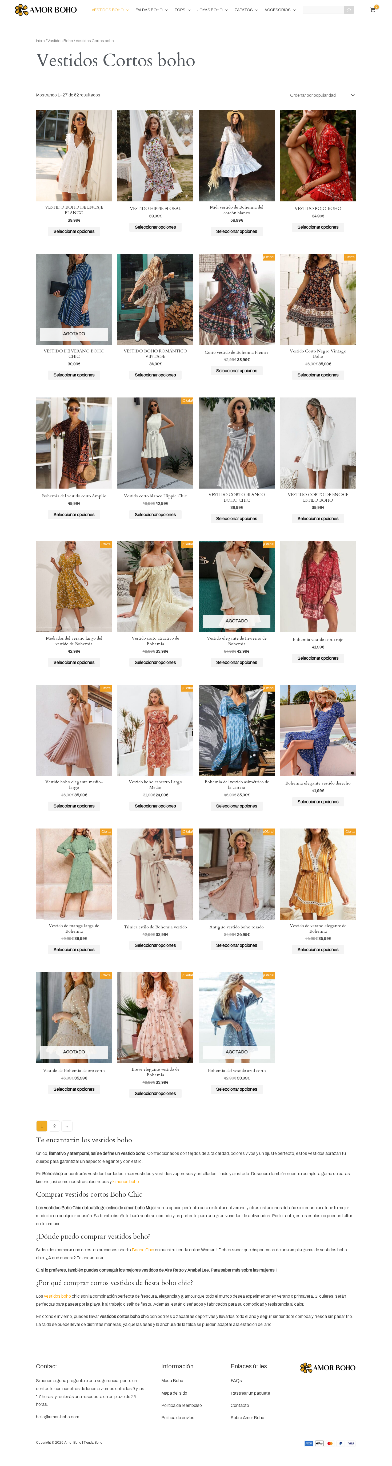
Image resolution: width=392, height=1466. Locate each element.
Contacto (240, 1405)
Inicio (40, 41)
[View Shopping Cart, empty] (372, 10)
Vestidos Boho (60, 41)
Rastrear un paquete (250, 1393)
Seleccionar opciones (74, 231)
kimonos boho (126, 1181)
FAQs (236, 1380)
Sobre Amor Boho (247, 1417)
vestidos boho (57, 1296)
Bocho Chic (143, 1250)
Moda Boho (172, 1380)
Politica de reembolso (181, 1405)
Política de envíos (177, 1417)
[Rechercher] (349, 10)
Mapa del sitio (174, 1393)
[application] (126, 10)
